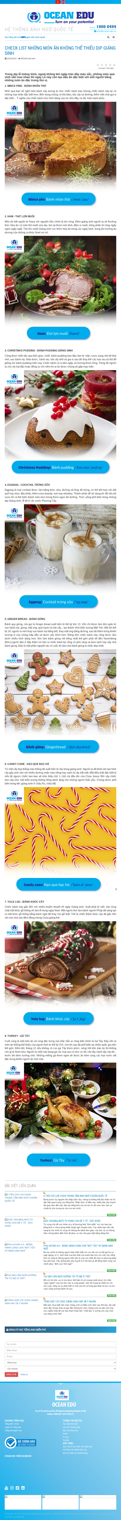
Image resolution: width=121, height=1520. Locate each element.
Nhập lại (24, 1374)
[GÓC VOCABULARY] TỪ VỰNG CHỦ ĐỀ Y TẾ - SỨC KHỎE (72, 1220)
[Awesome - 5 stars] (114, 65)
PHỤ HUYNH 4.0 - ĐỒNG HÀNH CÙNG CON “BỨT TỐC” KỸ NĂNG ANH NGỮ (78, 1247)
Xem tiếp (111, 1215)
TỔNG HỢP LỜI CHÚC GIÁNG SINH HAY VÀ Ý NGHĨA (69, 1301)
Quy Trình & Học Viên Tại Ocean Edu (77, 1446)
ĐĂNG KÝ (10, 1374)
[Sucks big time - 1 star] (98, 65)
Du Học (66, 1437)
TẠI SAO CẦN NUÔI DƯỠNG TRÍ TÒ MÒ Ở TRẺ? (66, 1276)
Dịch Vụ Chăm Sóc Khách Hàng (75, 1453)
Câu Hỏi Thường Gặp (71, 1427)
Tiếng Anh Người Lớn (13, 1430)
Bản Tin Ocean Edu (70, 1430)
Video (65, 1433)
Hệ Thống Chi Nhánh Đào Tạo (75, 1450)
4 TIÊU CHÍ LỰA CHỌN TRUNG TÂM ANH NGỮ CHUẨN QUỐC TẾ (75, 1195)
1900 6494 (106, 26)
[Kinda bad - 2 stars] (102, 65)
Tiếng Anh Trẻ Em (12, 1424)
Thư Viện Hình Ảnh (70, 1424)
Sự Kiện (66, 1440)
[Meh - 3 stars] (106, 65)
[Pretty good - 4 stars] (110, 65)
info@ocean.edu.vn (106, 31)
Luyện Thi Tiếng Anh (13, 1427)
